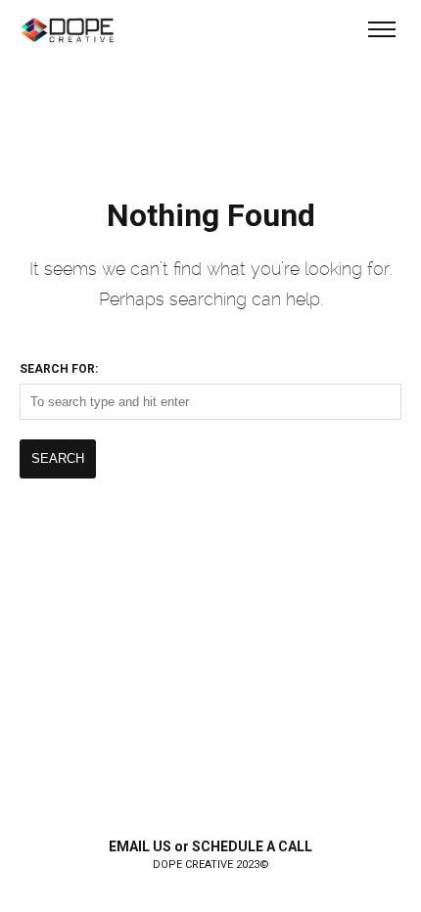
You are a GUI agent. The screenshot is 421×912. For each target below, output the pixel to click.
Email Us (140, 846)
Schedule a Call (252, 846)
